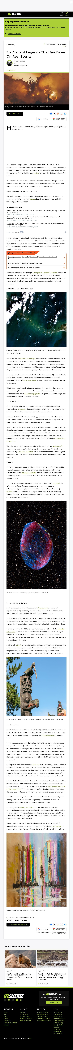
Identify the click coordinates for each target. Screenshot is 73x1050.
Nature (11, 44)
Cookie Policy (58, 1014)
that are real (56, 826)
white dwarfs (57, 446)
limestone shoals (30, 380)
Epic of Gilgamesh (49, 735)
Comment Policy (42, 1016)
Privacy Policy (58, 1016)
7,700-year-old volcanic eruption (45, 273)
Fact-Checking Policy (43, 1020)
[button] (67, 13)
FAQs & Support (25, 1020)
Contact (22, 1012)
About (6, 1016)
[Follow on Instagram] (13, 1000)
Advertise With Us (26, 1018)
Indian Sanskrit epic (28, 359)
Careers (6, 1018)
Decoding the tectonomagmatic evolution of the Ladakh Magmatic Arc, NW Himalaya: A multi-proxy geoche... (33, 217)
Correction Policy (42, 1014)
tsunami (9, 492)
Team (5, 1014)
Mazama (32, 199)
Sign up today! (54, 1002)
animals (11, 971)
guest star (22, 409)
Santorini (56, 483)
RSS (30, 1038)
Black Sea (36, 765)
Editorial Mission (42, 1012)
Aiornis (18, 645)
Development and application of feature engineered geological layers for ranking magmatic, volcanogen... (35, 224)
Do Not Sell (57, 1029)
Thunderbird (43, 608)
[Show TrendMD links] (65, 232)
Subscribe (7, 1020)
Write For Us (24, 1014)
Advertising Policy (59, 1018)
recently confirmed (26, 807)
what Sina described (25, 452)
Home (5, 1012)
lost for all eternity (29, 473)
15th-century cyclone (32, 394)
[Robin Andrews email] (15, 63)
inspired (36, 173)
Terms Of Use (58, 1012)
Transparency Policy (43, 1018)
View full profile (10, 70)
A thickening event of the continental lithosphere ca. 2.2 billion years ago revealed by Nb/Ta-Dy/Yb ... (36, 211)
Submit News (24, 1016)
